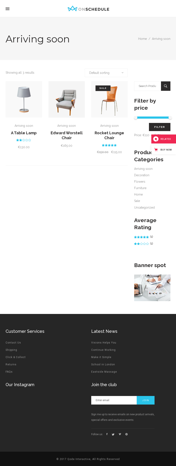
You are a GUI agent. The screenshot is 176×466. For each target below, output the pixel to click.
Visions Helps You (103, 342)
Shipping (11, 349)
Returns (11, 364)
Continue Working (103, 349)
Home (142, 38)
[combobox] (106, 73)
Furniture (140, 188)
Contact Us (13, 342)
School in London (103, 364)
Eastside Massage (104, 371)
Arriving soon (24, 125)
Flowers (139, 181)
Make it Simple (101, 357)
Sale (137, 201)
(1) (143, 236)
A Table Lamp (24, 133)
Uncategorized (144, 207)
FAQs (9, 371)
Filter (159, 127)
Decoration (141, 175)
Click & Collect (16, 357)
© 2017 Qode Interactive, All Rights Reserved (88, 459)
